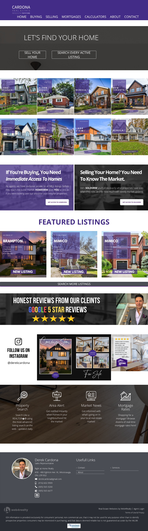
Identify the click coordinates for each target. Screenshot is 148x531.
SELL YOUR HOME (32, 55)
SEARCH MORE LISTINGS (74, 284)
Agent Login (139, 508)
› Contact (80, 467)
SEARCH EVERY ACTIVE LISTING (74, 55)
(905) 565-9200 (45, 486)
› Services (115, 467)
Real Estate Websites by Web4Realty (115, 508)
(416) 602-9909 (45, 483)
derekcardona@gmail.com (50, 479)
